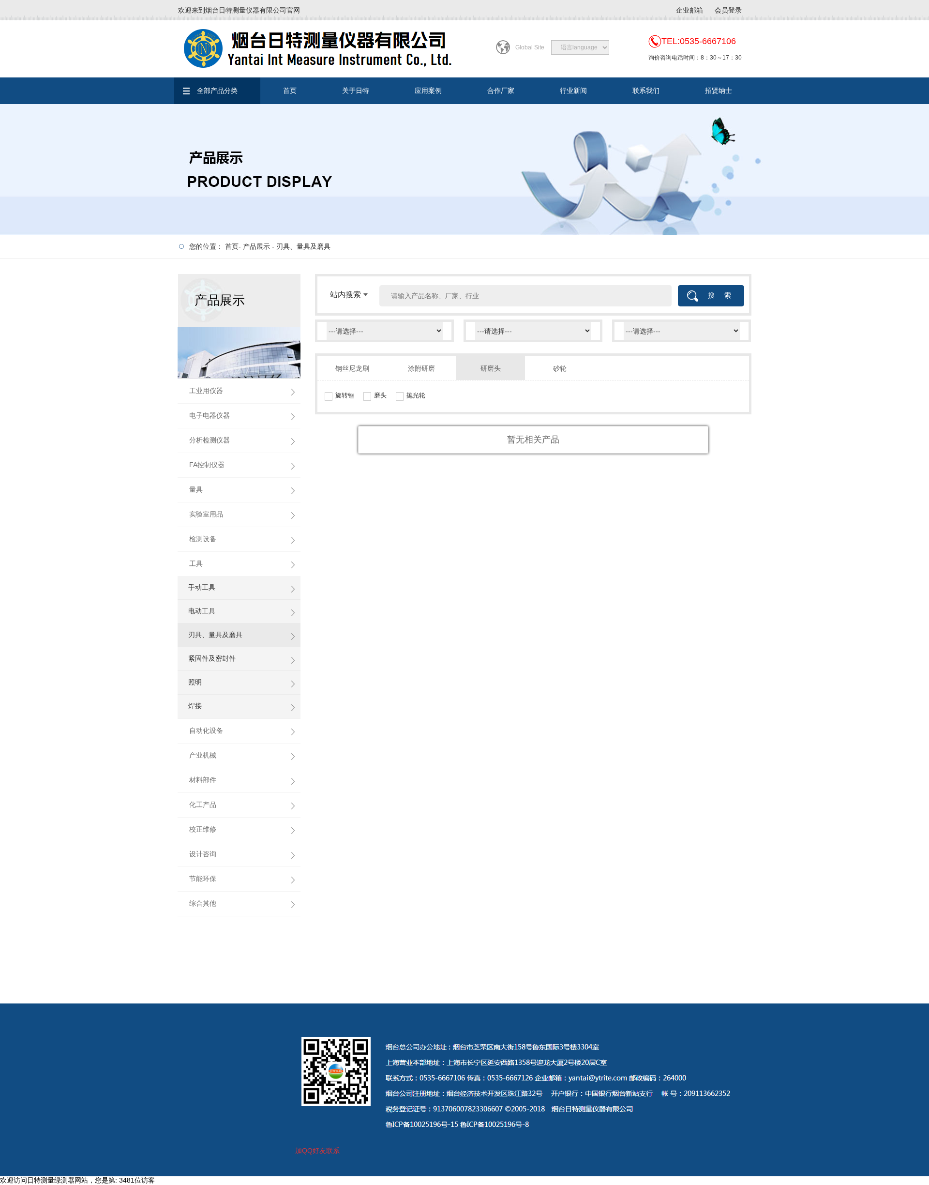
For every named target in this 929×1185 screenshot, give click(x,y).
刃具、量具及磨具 (303, 246)
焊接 (195, 706)
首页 (290, 90)
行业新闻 (573, 90)
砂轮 (560, 368)
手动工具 (201, 587)
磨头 (380, 395)
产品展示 (256, 246)
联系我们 (645, 90)
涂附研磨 (421, 368)
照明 (195, 682)
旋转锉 (344, 395)
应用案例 (428, 90)
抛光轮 (415, 395)
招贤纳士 (718, 90)
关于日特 (355, 90)
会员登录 (728, 10)
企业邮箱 (689, 10)
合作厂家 (500, 90)
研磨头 (490, 368)
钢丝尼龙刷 (352, 368)
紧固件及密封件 (212, 658)
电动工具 (201, 611)
